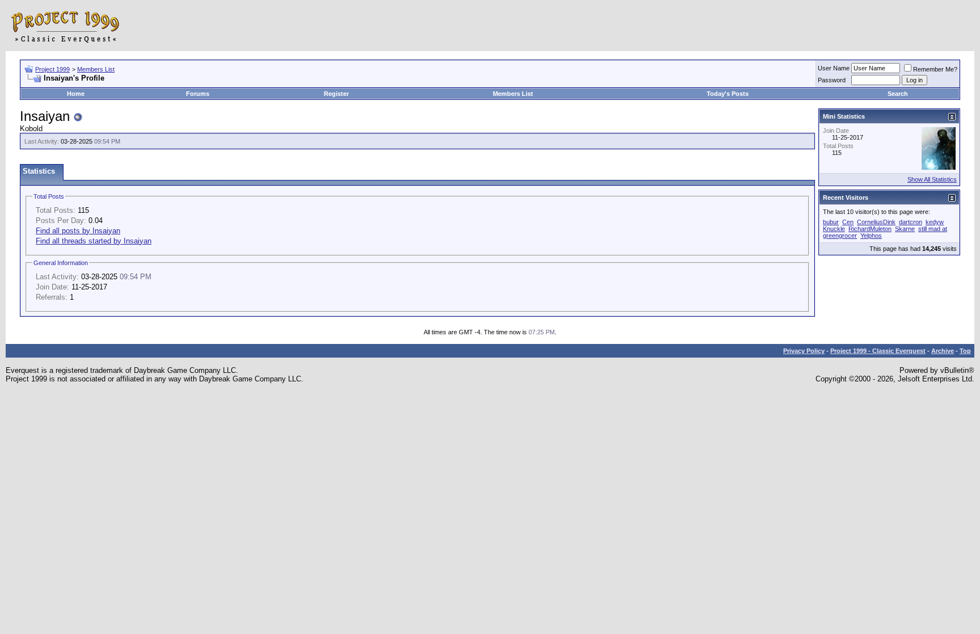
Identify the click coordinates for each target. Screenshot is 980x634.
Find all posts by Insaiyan (78, 230)
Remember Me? (935, 69)
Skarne (905, 228)
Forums (197, 93)
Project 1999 (52, 69)
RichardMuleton (870, 228)
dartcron (910, 222)
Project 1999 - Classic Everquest (878, 350)
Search (898, 93)
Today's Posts (728, 93)
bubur (831, 222)
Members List (96, 69)
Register (336, 93)
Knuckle (834, 228)
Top (965, 350)
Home (76, 93)
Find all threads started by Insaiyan (93, 241)
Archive (942, 350)
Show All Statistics (932, 179)
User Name (834, 68)
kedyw (935, 222)
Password (832, 80)
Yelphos (871, 235)
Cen (848, 222)
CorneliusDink (876, 222)
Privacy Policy (804, 350)
